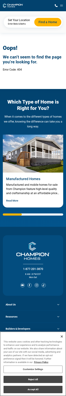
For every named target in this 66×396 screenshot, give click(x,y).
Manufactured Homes (23, 179)
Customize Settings (33, 369)
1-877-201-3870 (33, 269)
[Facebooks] (29, 285)
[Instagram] (36, 285)
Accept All (33, 389)
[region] (33, 364)
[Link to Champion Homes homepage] (13, 6)
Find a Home (48, 22)
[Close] (62, 336)
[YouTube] (22, 285)
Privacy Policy (41, 362)
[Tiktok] (44, 285)
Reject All (33, 379)
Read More (12, 200)
